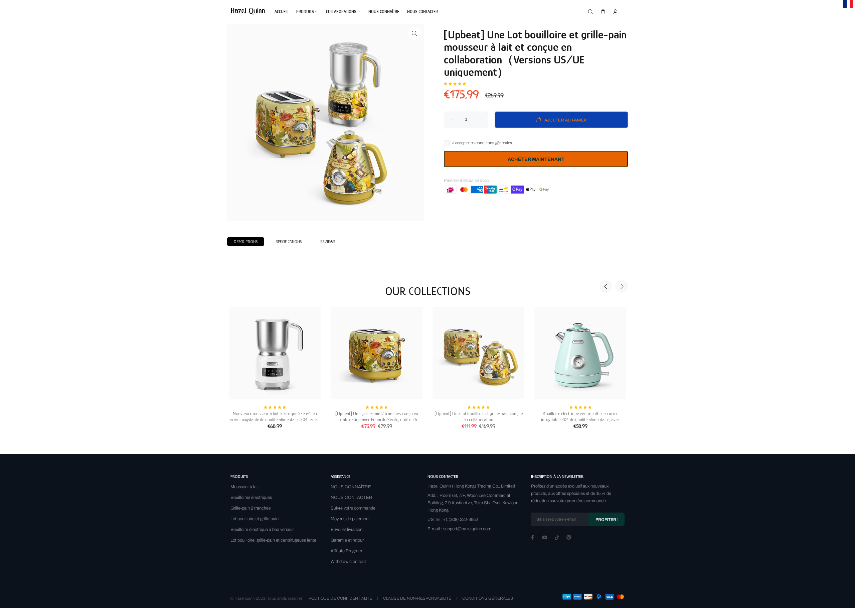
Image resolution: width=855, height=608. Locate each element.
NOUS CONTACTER (351, 497)
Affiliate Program (346, 551)
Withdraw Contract (348, 561)
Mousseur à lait (244, 487)
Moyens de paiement (350, 519)
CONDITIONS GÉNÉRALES (487, 598)
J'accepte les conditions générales (482, 142)
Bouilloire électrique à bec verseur (262, 529)
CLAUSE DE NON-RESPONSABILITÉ (417, 598)
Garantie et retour (347, 540)
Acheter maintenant (536, 159)
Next (621, 286)
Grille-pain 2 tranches (250, 508)
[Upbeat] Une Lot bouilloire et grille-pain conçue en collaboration (479, 416)
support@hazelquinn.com (467, 529)
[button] (455, 83)
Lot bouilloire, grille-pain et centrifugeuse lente (273, 540)
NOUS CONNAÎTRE (351, 487)
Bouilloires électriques (251, 497)
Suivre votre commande (353, 508)
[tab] (245, 241)
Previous (606, 286)
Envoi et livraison (346, 529)
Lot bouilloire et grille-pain (254, 519)
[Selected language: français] (848, 4)
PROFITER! (606, 519)
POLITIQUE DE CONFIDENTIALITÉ (340, 598)
